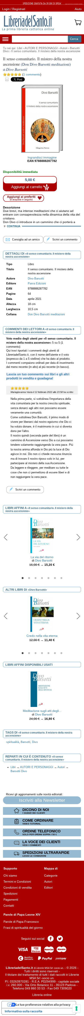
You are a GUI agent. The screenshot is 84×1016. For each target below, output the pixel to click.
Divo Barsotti (43, 560)
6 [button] (55, 578)
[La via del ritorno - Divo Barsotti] (41, 535)
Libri (19, 48)
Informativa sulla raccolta (23, 1011)
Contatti (8, 905)
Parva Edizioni (37, 283)
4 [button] (42, 578)
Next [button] (78, 537)
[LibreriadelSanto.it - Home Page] (28, 23)
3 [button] (35, 578)
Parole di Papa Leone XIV (21, 914)
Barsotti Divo (19, 771)
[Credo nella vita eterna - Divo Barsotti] (41, 614)
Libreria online (42, 994)
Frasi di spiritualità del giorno (23, 927)
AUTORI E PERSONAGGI (41, 48)
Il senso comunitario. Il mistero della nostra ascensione (45, 51)
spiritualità (12, 742)
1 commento (31, 74)
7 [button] (61, 578)
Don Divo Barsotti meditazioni (46, 314)
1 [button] (22, 578)
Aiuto (78, 9)
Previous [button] (5, 537)
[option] (42, 543)
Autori (63, 48)
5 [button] (48, 578)
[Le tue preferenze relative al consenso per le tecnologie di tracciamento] (76, 1008)
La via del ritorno (42, 557)
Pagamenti (10, 899)
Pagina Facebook (51, 939)
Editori (48, 887)
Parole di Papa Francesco (21, 921)
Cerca (74, 39)
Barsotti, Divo (29, 742)
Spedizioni (10, 893)
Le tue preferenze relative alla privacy (43, 1004)
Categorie (51, 875)
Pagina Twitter (60, 939)
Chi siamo (10, 875)
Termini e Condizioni (17, 881)
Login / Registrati (13, 9)
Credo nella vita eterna (42, 635)
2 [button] (29, 578)
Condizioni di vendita (17, 887)
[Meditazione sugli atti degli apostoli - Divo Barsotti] (42, 689)
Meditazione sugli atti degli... (42, 711)
